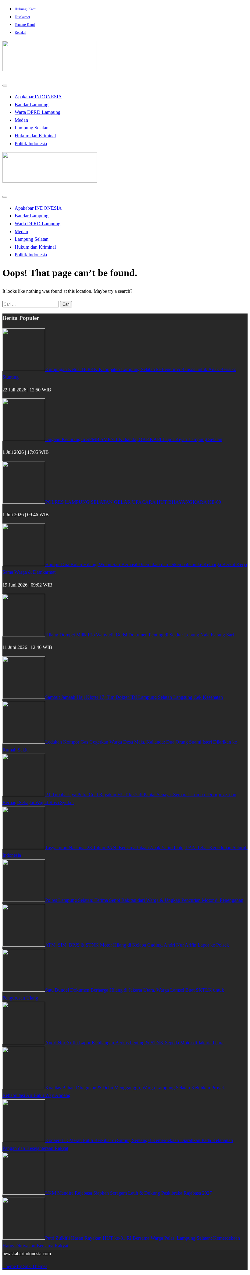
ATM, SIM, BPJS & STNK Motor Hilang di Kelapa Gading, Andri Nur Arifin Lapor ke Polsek (137, 944)
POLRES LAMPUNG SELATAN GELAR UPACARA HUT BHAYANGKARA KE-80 (133, 502)
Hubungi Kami (25, 9)
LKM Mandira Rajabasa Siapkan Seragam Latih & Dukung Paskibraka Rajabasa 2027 (128, 1193)
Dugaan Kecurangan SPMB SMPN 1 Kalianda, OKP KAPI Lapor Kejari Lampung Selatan (133, 439)
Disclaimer (22, 17)
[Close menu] (4, 85)
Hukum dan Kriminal (35, 135)
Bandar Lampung (31, 104)
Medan (21, 120)
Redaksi (20, 32)
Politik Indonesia (31, 143)
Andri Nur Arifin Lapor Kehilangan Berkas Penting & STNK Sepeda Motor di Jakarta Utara (134, 1042)
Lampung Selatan (31, 127)
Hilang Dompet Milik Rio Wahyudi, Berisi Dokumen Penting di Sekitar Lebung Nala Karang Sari (139, 634)
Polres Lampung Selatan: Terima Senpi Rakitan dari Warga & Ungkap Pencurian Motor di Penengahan (144, 900)
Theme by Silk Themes (24, 1266)
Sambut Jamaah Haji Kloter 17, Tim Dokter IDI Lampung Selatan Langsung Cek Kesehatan (134, 697)
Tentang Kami (25, 25)
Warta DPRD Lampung (37, 112)
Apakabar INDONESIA (38, 96)
